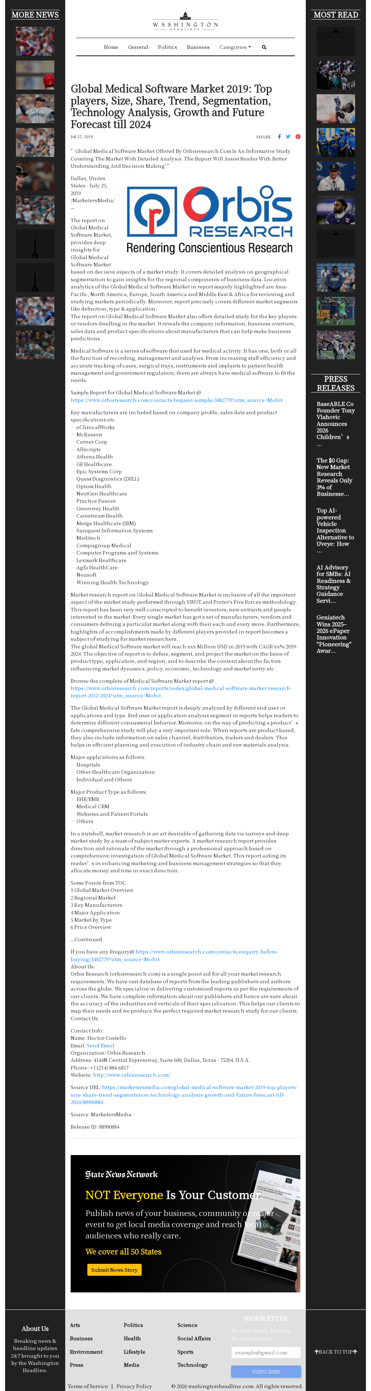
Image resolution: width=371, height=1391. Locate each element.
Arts (75, 1324)
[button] (279, 136)
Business (198, 46)
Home (111, 46)
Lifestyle (134, 1351)
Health (132, 1338)
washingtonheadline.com (220, 1386)
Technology (193, 1364)
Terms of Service (88, 1386)
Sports (185, 1351)
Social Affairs (194, 1338)
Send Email (100, 1045)
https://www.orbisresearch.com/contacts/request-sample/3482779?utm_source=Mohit (177, 399)
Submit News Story (114, 1269)
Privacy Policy (134, 1386)
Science (187, 1324)
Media (131, 1364)
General (138, 46)
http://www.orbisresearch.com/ (131, 1074)
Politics (167, 46)
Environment (86, 1351)
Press (76, 1364)
